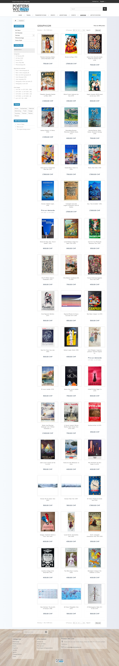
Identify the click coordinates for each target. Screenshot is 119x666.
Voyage (30, 111)
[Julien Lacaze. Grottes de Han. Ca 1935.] (47, 449)
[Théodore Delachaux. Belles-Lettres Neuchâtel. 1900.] (47, 44)
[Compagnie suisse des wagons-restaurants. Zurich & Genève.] (71, 190)
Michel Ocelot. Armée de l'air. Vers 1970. (71, 95)
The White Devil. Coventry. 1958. (71, 571)
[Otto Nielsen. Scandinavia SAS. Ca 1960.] (71, 264)
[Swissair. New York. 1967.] (71, 485)
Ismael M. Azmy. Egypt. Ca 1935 (95, 390)
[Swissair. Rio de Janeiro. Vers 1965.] (47, 485)
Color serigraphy (21, 79)
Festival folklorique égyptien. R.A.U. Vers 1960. (94, 278)
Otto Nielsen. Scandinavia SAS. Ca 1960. (71, 278)
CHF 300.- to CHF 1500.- (24, 89)
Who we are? (19, 127)
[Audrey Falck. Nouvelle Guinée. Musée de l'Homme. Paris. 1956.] (94, 44)
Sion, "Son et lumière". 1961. (94, 204)
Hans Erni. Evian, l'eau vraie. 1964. (48, 351)
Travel (28, 15)
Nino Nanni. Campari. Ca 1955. (94, 314)
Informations (21, 121)
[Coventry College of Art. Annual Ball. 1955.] (47, 557)
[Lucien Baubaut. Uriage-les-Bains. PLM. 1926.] (71, 228)
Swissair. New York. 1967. (71, 499)
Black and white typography (23, 75)
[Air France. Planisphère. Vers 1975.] (71, 594)
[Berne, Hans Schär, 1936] (94, 154)
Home (20, 15)
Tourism (24, 113)
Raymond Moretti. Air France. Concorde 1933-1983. (71, 314)
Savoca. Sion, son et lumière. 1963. (71, 390)
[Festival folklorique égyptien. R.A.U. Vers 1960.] (94, 264)
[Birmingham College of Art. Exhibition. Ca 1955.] (94, 557)
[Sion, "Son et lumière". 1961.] (94, 190)
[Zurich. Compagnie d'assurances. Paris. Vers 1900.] (94, 521)
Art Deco (17, 30)
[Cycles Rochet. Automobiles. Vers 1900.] (71, 521)
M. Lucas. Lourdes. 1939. (47, 389)
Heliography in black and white (24, 81)
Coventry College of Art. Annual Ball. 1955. (47, 571)
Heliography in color (22, 83)
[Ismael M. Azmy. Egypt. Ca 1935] (94, 376)
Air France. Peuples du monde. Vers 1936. (94, 499)
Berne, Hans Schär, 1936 (94, 168)
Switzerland (23, 108)
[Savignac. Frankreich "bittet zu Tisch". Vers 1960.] (47, 521)
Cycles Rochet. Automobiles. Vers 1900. (71, 535)
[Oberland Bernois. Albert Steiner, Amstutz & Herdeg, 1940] (94, 117)
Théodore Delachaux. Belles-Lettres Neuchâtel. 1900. (47, 57)
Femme (30, 113)
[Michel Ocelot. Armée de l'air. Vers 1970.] (71, 81)
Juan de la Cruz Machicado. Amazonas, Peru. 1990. (95, 242)
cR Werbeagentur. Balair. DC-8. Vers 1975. (94, 607)
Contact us (95, 1)
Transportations (40, 15)
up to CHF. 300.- (21, 98)
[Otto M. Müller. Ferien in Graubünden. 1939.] (47, 264)
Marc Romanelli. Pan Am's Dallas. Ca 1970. (94, 463)
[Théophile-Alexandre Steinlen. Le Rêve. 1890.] (47, 81)
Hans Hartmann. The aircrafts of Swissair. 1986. (47, 607)
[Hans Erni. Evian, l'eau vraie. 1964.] (47, 337)
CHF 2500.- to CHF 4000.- (24, 94)
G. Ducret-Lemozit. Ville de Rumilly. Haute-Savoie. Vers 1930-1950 (71, 427)
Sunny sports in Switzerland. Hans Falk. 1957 (47, 168)
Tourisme (17, 113)
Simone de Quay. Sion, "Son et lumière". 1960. (48, 242)
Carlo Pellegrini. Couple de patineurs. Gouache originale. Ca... (94, 351)
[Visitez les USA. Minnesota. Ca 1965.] (71, 449)
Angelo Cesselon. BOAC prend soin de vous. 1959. (95, 95)
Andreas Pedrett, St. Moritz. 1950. (47, 131)
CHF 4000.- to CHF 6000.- (23, 96)
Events (73, 15)
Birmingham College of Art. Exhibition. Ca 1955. (95, 571)
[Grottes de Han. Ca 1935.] (94, 412)
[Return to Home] (15, 21)
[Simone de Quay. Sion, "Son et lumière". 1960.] (47, 228)
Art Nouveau (18, 33)
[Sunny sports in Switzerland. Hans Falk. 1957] (47, 154)
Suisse (16, 108)
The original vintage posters (23, 129)
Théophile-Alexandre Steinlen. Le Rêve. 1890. (48, 95)
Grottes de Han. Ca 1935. (94, 425)
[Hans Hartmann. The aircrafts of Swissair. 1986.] (47, 594)
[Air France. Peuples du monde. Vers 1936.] (94, 485)
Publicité (31, 108)
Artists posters (95, 15)
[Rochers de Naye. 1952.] (71, 44)
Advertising (63, 15)
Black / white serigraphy (22, 72)
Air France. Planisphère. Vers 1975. (71, 607)
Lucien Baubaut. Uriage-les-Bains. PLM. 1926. (71, 242)
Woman (17, 115)
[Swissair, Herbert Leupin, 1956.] (47, 190)
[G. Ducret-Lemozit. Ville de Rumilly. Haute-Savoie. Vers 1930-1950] (71, 412)
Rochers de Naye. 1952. (71, 57)
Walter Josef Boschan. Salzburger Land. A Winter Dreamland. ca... (47, 427)
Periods (17, 35)
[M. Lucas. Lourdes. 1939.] (47, 376)
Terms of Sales (20, 124)
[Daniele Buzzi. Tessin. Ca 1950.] (71, 154)
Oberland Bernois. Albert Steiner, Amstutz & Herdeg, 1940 (95, 132)
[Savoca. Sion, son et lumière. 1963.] (71, 376)
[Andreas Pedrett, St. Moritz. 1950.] (47, 117)
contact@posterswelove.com (74, 647)
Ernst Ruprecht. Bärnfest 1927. (47, 314)
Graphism (83, 15)
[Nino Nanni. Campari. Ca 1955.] (94, 300)
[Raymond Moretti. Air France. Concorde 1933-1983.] (71, 300)
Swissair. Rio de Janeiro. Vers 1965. (47, 499)
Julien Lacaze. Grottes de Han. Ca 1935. (48, 463)
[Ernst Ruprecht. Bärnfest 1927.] (47, 300)
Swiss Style (18, 40)
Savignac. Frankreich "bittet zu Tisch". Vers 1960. (47, 535)
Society (15, 650)
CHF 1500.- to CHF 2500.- (24, 91)
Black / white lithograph (22, 70)
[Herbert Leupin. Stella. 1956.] (71, 337)
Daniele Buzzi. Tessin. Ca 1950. (71, 168)
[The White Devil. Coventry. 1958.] (71, 557)
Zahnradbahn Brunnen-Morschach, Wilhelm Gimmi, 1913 (71, 132)
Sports (53, 15)
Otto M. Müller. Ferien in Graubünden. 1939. (47, 278)
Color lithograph (21, 77)
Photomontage (19, 38)
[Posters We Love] (20, 8)
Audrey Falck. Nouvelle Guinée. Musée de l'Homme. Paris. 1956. (95, 58)
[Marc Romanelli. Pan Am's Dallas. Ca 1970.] (94, 449)
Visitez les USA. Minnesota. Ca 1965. (71, 463)
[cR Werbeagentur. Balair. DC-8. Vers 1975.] (94, 594)
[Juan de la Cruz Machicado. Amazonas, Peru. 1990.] (94, 228)
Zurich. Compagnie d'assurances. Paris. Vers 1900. (95, 535)
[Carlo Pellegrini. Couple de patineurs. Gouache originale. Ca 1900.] (94, 337)
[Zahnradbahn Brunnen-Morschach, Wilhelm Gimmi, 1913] (71, 117)
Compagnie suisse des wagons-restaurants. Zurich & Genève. (71, 205)
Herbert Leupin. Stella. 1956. (71, 350)
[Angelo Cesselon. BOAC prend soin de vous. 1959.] (94, 81)
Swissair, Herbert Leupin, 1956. (47, 204)
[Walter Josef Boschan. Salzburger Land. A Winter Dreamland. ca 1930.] (47, 412)
